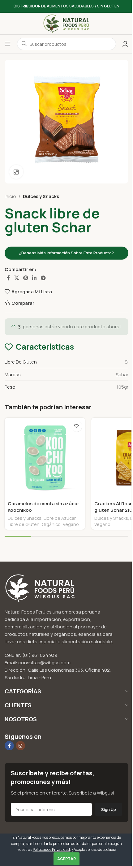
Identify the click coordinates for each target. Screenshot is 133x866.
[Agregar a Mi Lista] (76, 426)
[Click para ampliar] (16, 172)
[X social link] (16, 277)
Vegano (71, 524)
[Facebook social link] (8, 277)
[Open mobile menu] (8, 44)
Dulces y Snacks (41, 196)
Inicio (10, 196)
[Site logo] (66, 23)
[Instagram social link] (20, 745)
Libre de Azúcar (59, 518)
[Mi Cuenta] (125, 44)
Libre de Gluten (24, 524)
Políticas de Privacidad (51, 849)
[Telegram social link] (43, 277)
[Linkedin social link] (34, 277)
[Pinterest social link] (25, 277)
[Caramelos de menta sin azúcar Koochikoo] (45, 458)
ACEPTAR (66, 858)
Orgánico (51, 524)
